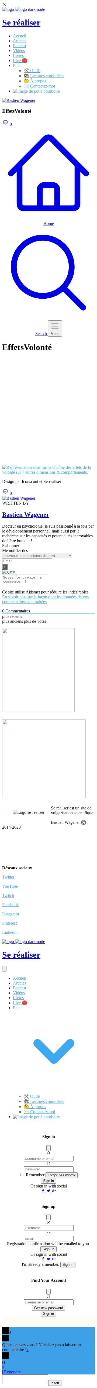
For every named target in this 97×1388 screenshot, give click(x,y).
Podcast (19, 45)
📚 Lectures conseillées (44, 75)
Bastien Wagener (25, 514)
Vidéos (19, 50)
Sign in (48, 1181)
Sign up (48, 1249)
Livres (18, 55)
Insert (54, 1383)
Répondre (12, 1372)
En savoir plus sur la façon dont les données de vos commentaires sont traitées (45, 599)
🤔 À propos (35, 81)
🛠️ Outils (32, 70)
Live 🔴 (20, 60)
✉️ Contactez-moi (39, 86)
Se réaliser (21, 22)
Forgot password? (61, 1175)
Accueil (19, 36)
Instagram (10, 914)
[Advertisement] (48, 412)
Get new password (48, 1308)
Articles (19, 40)
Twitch (8, 895)
